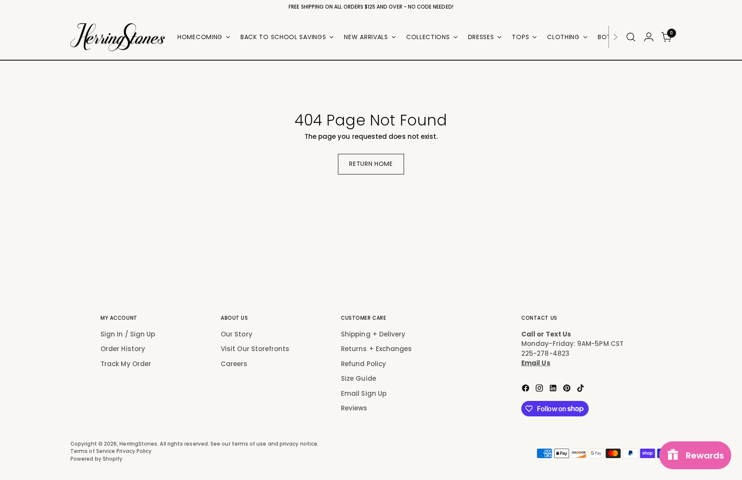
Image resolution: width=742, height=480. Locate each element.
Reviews (354, 408)
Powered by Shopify (96, 459)
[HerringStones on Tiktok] (581, 389)
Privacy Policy (134, 451)
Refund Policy (363, 363)
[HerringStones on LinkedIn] (554, 389)
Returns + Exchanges (376, 348)
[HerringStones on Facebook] (526, 389)
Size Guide (358, 378)
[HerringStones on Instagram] (540, 389)
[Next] (615, 37)
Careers (234, 363)
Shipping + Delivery (373, 334)
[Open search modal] (630, 37)
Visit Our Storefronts (255, 348)
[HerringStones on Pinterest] (568, 389)
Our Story (236, 334)
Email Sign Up (363, 393)
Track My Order (125, 363)
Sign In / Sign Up (127, 334)
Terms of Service (93, 451)
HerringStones (138, 443)
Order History (122, 348)
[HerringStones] (117, 37)
